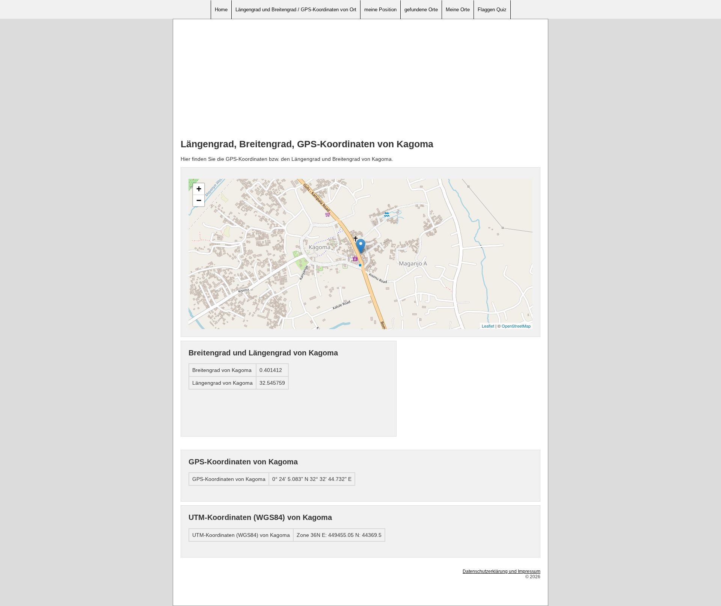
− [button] (198, 200)
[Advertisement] (360, 79)
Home (221, 9)
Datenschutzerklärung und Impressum (501, 571)
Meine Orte (458, 9)
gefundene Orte (421, 9)
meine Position (380, 9)
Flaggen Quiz (492, 9)
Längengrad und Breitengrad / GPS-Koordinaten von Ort (295, 9)
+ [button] (198, 188)
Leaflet (488, 326)
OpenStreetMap (516, 326)
